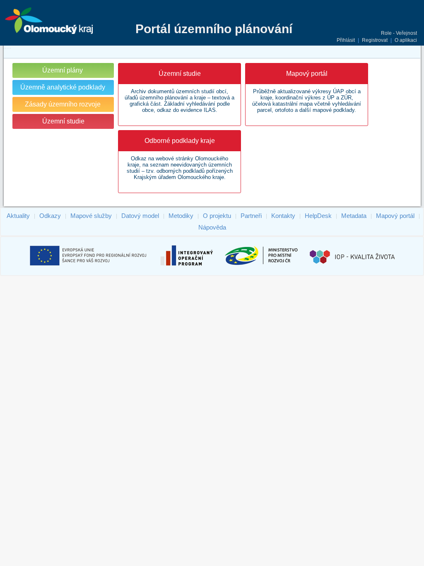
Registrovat (375, 40)
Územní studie (63, 121)
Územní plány (62, 70)
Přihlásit (346, 40)
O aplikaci (406, 40)
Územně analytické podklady (62, 87)
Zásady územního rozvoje (63, 104)
